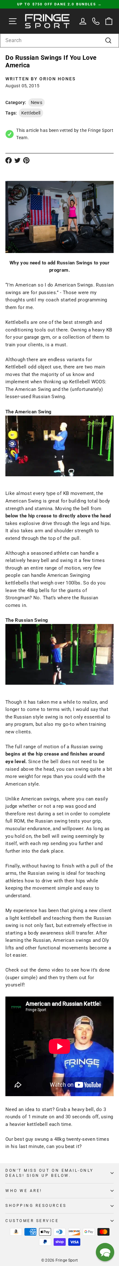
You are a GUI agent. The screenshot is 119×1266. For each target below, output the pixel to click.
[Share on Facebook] (8, 160)
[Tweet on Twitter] (17, 160)
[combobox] (59, 40)
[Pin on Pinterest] (26, 160)
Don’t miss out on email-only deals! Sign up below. (49, 1173)
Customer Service (32, 1221)
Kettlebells (17, 322)
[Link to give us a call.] (96, 21)
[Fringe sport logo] (47, 21)
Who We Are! (23, 1191)
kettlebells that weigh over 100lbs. (43, 583)
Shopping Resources (36, 1205)
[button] (105, 1252)
